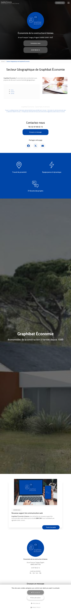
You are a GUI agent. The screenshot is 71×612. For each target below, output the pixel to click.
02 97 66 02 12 (35, 50)
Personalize (36, 603)
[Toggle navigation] (68, 3)
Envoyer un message (35, 132)
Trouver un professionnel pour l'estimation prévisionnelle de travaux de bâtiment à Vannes (25, 110)
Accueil (3, 61)
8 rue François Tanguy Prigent (35, 37)
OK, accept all (36, 592)
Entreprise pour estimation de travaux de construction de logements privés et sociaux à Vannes (43, 112)
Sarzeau (12, 92)
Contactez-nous (60, 3)
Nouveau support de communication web (27, 513)
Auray (12, 90)
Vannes (12, 93)
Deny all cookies (36, 597)
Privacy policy (36, 607)
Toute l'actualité (51, 527)
